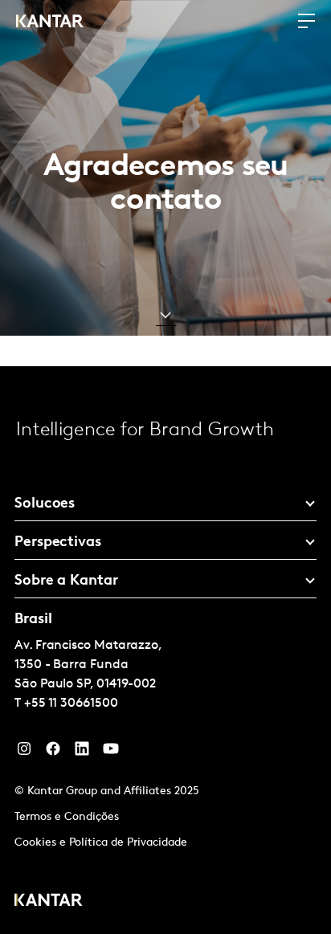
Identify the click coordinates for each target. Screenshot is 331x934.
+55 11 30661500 (71, 703)
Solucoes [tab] (44, 504)
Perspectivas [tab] (57, 543)
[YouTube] (82, 752)
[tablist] (165, 650)
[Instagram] (24, 752)
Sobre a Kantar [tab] (66, 581)
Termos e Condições (66, 817)
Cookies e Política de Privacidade (100, 843)
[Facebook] (53, 752)
